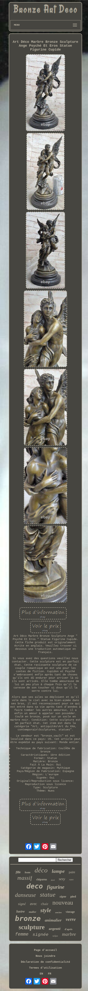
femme (21, 934)
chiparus (41, 879)
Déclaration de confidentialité (45, 961)
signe (63, 896)
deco (34, 886)
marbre (69, 934)
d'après (68, 929)
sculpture (32, 927)
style (45, 910)
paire (72, 872)
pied (73, 896)
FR (49, 973)
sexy (62, 879)
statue (47, 894)
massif (24, 878)
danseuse (25, 895)
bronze (28, 918)
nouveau (62, 902)
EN (41, 973)
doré (53, 880)
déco (41, 870)
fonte (27, 872)
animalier (53, 920)
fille (18, 872)
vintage (70, 911)
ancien (58, 912)
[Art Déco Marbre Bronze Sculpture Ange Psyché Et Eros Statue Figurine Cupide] (45, 93)
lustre (20, 911)
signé (22, 904)
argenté (55, 929)
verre (71, 919)
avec (33, 904)
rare (71, 879)
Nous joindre (45, 956)
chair (44, 904)
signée (41, 934)
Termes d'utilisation (45, 967)
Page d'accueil (45, 950)
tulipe (55, 936)
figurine (55, 887)
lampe (58, 871)
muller (32, 911)
